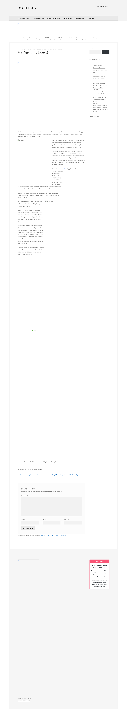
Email (45, 519)
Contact (91, 18)
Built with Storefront (24, 701)
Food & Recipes (79, 18)
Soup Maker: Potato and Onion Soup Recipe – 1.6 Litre (100, 86)
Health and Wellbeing (30, 469)
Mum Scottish (48, 49)
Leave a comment (58, 49)
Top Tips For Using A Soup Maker (99, 99)
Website (66, 519)
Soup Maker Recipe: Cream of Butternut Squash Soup (68, 475)
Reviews (39, 469)
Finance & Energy (39, 18)
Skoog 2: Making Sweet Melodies (29, 475)
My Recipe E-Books (23, 18)
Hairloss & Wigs (67, 18)
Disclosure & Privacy (102, 6)
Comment (24, 496)
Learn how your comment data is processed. (53, 535)
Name (23, 519)
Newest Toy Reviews (53, 18)
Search (91, 48)
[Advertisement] (99, 143)
